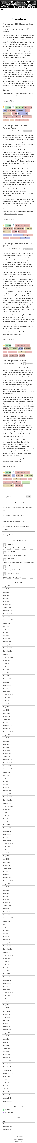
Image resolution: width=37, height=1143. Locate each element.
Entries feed (6, 1124)
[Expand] (2, 10)
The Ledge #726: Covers (9, 535)
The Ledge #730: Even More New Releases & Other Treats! (17, 509)
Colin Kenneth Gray (13, 573)
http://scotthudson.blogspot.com (21, 93)
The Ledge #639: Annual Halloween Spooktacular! (20, 562)
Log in (5, 1121)
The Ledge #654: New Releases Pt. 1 (16, 548)
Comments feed (7, 1126)
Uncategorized (9, 1112)
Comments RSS (18, 1139)
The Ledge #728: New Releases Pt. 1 (13, 521)
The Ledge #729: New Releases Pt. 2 (13, 515)
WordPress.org (7, 1129)
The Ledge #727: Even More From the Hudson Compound (16, 528)
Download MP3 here (9, 101)
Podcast (7, 1109)
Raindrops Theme (18, 1141)
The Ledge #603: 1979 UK (13, 570)
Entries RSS (19, 1138)
